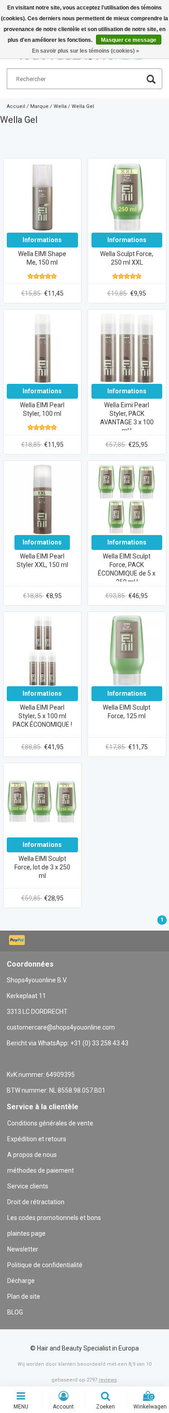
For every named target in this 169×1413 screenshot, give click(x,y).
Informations (42, 239)
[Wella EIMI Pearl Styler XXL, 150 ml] (42, 499)
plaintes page (26, 1233)
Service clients (27, 1186)
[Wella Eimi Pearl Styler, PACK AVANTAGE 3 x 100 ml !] (127, 347)
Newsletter (22, 1249)
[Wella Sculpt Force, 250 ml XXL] (127, 196)
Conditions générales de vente (50, 1123)
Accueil (16, 106)
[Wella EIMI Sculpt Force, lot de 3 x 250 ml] (42, 801)
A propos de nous (32, 1154)
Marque (39, 106)
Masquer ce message (128, 40)
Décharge (21, 1280)
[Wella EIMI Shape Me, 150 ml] (42, 196)
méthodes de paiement (40, 1170)
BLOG (15, 1312)
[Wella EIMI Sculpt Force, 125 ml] (127, 650)
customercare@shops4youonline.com (61, 1027)
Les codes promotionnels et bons (54, 1217)
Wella (60, 106)
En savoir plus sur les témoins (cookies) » (85, 51)
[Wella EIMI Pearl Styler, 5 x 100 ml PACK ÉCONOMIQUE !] (42, 650)
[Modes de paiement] (18, 941)
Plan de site (23, 1296)
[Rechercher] (151, 80)
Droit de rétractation (35, 1202)
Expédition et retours (36, 1139)
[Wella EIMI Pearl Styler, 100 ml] (42, 347)
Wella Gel (83, 106)
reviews (108, 1380)
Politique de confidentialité (44, 1265)
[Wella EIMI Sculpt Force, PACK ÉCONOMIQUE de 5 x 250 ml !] (127, 499)
